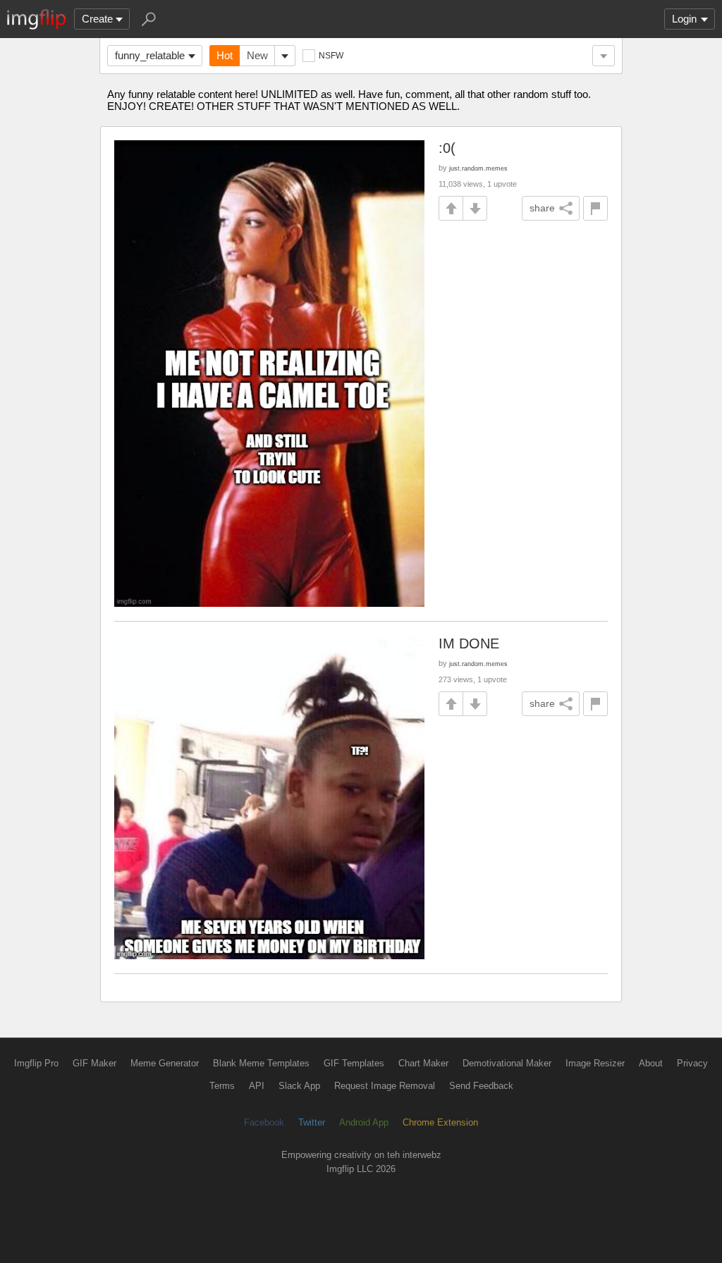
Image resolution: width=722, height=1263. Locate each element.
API (256, 1085)
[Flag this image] (595, 208)
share (542, 208)
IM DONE (469, 643)
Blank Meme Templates (261, 1063)
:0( (447, 148)
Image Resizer (595, 1063)
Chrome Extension (440, 1122)
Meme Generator (164, 1063)
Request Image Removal (384, 1085)
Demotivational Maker (507, 1063)
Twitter (311, 1122)
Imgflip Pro (36, 1063)
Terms (222, 1085)
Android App (363, 1122)
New (257, 55)
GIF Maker (94, 1063)
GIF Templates (354, 1063)
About (651, 1063)
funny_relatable (150, 55)
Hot (224, 55)
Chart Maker (423, 1063)
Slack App (299, 1085)
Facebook (264, 1122)
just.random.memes (478, 168)
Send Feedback (481, 1085)
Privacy (692, 1063)
